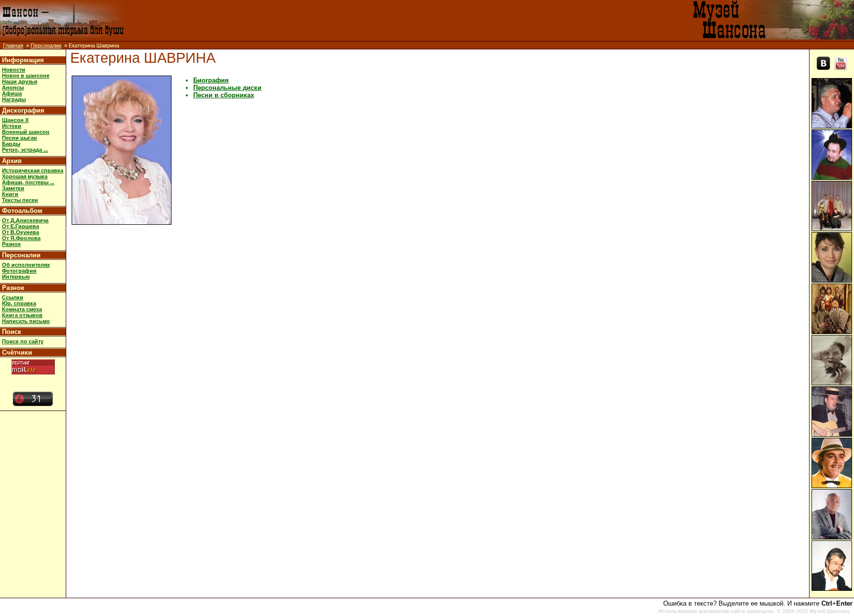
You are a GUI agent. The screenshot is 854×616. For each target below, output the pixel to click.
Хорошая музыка (24, 176)
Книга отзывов (22, 315)
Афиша (12, 93)
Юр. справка (19, 303)
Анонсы (13, 87)
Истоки (11, 126)
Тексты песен (20, 200)
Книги (10, 194)
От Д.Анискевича (25, 220)
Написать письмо (26, 321)
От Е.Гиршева (20, 226)
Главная (13, 45)
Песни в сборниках (223, 95)
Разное (11, 244)
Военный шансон (25, 132)
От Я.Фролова (21, 238)
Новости (13, 70)
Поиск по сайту (22, 341)
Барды (11, 144)
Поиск (11, 331)
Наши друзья (19, 81)
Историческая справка (32, 170)
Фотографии (19, 271)
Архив (12, 160)
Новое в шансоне (25, 76)
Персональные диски (227, 87)
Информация (23, 60)
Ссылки (12, 297)
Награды (14, 99)
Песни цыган (19, 138)
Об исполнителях (26, 265)
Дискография (23, 110)
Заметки (13, 188)
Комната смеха (22, 309)
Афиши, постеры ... (28, 182)
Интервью (16, 277)
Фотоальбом (22, 210)
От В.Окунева (20, 232)
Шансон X (15, 120)
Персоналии (46, 45)
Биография (211, 80)
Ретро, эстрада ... (25, 150)
